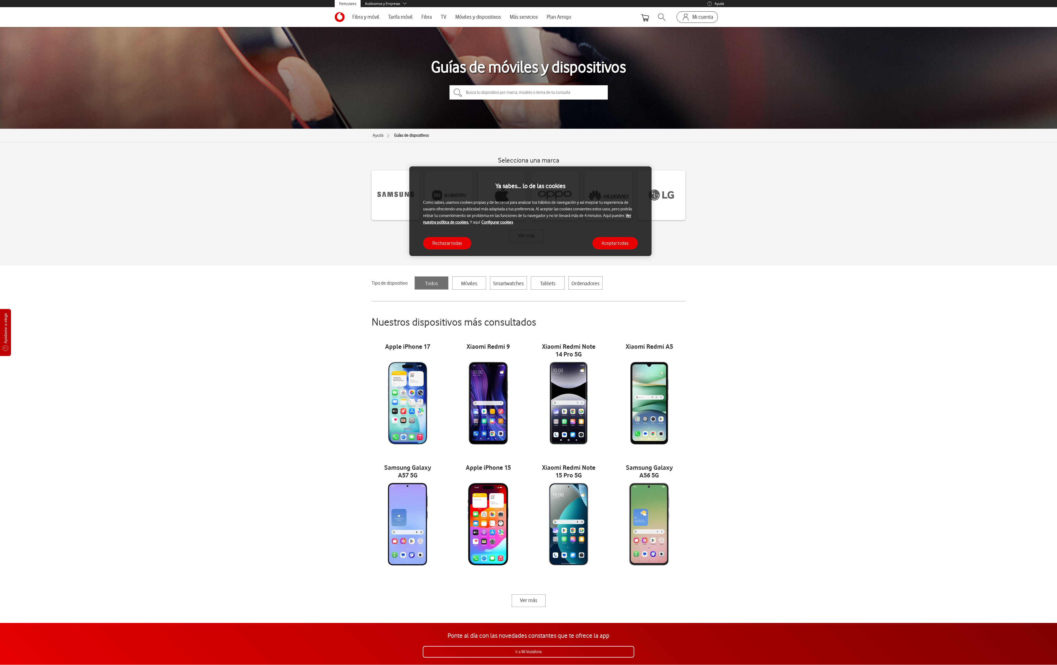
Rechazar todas (447, 243)
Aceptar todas (615, 243)
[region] (530, 211)
